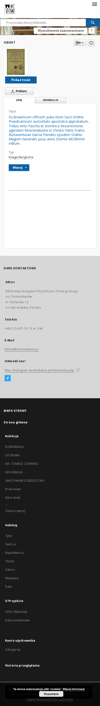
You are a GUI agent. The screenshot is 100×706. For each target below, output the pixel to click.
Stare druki (12, 498)
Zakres (10, 570)
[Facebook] (8, 378)
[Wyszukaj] (93, 22)
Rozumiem (51, 694)
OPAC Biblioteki (16, 612)
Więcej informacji (73, 689)
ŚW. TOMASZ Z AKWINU (21, 464)
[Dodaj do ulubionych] (91, 43)
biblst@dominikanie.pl (22, 349)
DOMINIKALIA (14, 447)
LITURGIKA (12, 455)
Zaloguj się (13, 649)
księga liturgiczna (21, 157)
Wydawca (11, 578)
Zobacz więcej (15, 511)
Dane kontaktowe (17, 620)
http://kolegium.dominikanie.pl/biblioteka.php (39, 370)
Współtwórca (14, 553)
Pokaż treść (20, 80)
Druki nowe (13, 489)
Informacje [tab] (50, 100)
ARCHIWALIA (14, 472)
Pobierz (21, 91)
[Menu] (94, 4)
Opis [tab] (19, 100)
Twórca (10, 544)
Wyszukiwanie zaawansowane (61, 30)
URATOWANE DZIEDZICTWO (25, 481)
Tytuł (8, 536)
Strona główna (16, 422)
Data (8, 587)
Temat (9, 561)
